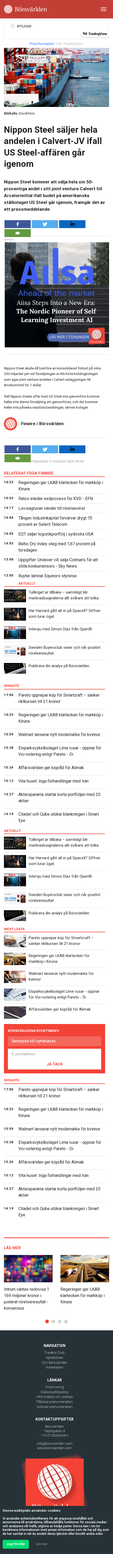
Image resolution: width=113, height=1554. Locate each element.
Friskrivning (54, 1387)
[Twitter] (45, 224)
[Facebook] (17, 224)
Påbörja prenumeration (54, 1402)
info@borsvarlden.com (55, 1443)
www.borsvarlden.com (54, 1448)
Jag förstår (15, 1544)
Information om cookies (54, 1397)
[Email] (17, 233)
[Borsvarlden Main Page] (25, 9)
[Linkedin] (72, 224)
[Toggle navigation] (103, 9)
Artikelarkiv (54, 1367)
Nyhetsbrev (54, 1358)
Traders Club (54, 1353)
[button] (47, 1321)
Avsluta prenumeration (55, 1407)
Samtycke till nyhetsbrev (33, 1041)
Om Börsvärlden (54, 1363)
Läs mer (42, 1544)
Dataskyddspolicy (55, 1392)
